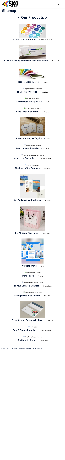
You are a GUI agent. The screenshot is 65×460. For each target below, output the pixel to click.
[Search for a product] (58, 4)
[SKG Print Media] (10, 4)
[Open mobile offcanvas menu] (62, 4)
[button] (46, 40)
